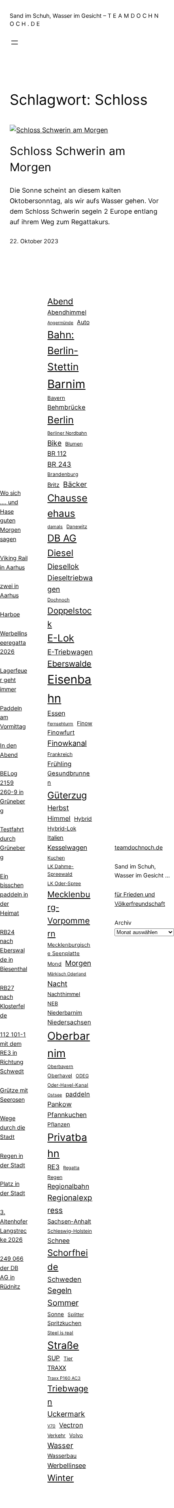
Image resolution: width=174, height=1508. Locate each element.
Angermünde (60, 322)
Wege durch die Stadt (12, 1127)
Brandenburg (62, 474)
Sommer (63, 1303)
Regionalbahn (68, 1186)
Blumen (74, 444)
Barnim (66, 384)
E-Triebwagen (70, 652)
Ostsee (54, 1095)
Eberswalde (69, 664)
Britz (53, 484)
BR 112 (56, 453)
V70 (51, 1426)
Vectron (71, 1425)
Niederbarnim (64, 1012)
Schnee (58, 1241)
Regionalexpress (69, 1204)
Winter (60, 1477)
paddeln (78, 1094)
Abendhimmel (66, 312)
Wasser (60, 1445)
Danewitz (76, 526)
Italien (55, 837)
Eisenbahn (69, 688)
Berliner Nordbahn (67, 433)
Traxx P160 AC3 (64, 1378)
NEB (52, 1003)
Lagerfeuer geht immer (13, 679)
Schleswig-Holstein (69, 1231)
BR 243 (59, 464)
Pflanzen (58, 1124)
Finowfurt (60, 732)
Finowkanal (67, 743)
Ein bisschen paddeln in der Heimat (14, 894)
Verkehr (56, 1435)
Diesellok (63, 566)
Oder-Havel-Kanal (67, 1085)
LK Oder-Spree (64, 883)
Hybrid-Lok (61, 828)
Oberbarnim (68, 1044)
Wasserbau (61, 1455)
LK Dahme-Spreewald (60, 870)
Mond (54, 963)
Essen (56, 713)
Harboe (10, 614)
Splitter (76, 1314)
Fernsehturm (60, 723)
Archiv (123, 922)
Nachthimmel (63, 994)
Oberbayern (60, 1066)
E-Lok (60, 638)
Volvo (76, 1435)
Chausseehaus (67, 506)
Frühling (59, 764)
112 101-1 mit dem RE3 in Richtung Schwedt (13, 1053)
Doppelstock (69, 617)
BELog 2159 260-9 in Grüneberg (12, 791)
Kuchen (56, 858)
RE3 (53, 1167)
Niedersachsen (69, 1022)
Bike (54, 443)
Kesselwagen (67, 847)
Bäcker (75, 484)
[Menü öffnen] (14, 42)
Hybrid (83, 818)
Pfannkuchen (67, 1115)
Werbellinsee (66, 1465)
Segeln (59, 1290)
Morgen (78, 963)
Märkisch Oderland (66, 974)
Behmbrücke (66, 407)
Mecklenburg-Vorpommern (68, 914)
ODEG (82, 1076)
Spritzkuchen (64, 1323)
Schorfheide (67, 1259)
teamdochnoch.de (139, 847)
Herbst (58, 808)
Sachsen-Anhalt (69, 1221)
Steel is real (60, 1333)
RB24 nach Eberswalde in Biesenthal (13, 950)
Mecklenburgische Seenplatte (68, 948)
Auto (83, 322)
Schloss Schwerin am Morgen (67, 159)
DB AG (61, 538)
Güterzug (67, 795)
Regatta (71, 1167)
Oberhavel (59, 1076)
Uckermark (66, 1414)
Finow (84, 723)
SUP (53, 1358)
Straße (63, 1345)
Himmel (58, 818)
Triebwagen (67, 1394)
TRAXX (56, 1368)
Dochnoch (58, 600)
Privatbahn (67, 1145)
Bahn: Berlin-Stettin (63, 351)
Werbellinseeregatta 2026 (13, 642)
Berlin (60, 420)
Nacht (57, 983)
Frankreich (59, 754)
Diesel (60, 553)
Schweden (64, 1279)
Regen (54, 1177)
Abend (60, 301)
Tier (68, 1358)
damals (55, 526)
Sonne (55, 1314)
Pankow (59, 1104)
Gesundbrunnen (68, 778)
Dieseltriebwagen (70, 583)
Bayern (56, 398)
